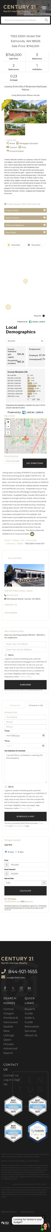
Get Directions (34, 463)
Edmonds (10, 543)
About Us (31, 1035)
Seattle (8, 1026)
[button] (46, 20)
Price (6, 860)
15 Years (20, 852)
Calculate (25, 891)
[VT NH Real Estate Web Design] (5, 1223)
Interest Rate (9, 878)
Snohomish (31, 540)
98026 (20, 543)
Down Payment (9, 869)
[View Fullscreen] (8, 432)
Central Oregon (8, 1011)
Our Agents (11, 613)
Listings (15, 540)
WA (22, 540)
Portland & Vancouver (10, 1020)
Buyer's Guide (30, 1011)
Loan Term (8, 845)
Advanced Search (10, 1050)
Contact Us (11, 605)
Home (7, 540)
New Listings (8, 1033)
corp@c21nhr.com (16, 977)
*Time (7, 741)
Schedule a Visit (36, 705)
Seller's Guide (29, 1020)
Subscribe (25, 685)
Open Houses (8, 1042)
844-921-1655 (22, 971)
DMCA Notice (27, 1212)
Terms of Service (18, 826)
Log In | (8, 1079)
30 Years (10, 852)
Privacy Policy (25, 677)
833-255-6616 (12, 595)
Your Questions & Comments (14, 751)
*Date (7, 731)
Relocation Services (32, 1029)
